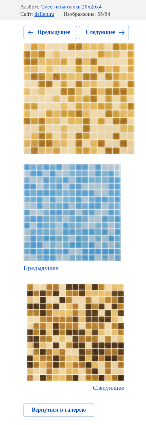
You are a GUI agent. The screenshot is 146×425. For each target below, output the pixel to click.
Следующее (100, 32)
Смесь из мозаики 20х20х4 (71, 7)
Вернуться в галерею (59, 410)
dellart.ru (44, 14)
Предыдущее (53, 32)
